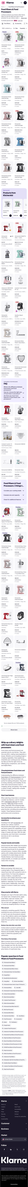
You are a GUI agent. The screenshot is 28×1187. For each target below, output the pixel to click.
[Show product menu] (25, 9)
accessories (17, 823)
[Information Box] (11, 28)
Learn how (20, 20)
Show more (24, 18)
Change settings (14, 1184)
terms (9, 1090)
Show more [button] (14, 730)
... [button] (6, 7)
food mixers (4, 777)
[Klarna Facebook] (4, 1149)
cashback (15, 902)
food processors (16, 777)
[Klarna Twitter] (17, 1149)
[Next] (24, 23)
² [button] (7, 244)
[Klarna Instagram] (24, 1149)
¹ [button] (5, 52)
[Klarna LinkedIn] (11, 1149)
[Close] (26, 1173)
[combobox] (23, 28)
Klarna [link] (2, 7)
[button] (17, 41)
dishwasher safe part (11, 801)
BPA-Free (11, 803)
